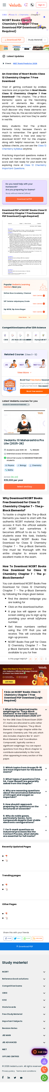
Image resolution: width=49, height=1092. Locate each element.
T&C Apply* (43, 386)
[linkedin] (9, 1078)
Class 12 (13, 15)
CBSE (4, 15)
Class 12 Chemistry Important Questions (24, 167)
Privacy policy (8, 1071)
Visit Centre (37, 295)
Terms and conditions (26, 1071)
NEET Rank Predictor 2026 (25, 63)
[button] (10, 365)
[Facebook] (3, 1078)
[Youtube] (21, 1078)
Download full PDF (24, 199)
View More (23, 317)
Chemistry (24, 15)
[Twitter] (15, 1078)
